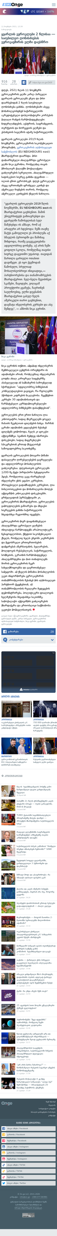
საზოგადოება (6, 30)
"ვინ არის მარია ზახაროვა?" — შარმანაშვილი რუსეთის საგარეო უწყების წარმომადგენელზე (28, 1069)
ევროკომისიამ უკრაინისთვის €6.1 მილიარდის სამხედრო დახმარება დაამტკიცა (16, 752)
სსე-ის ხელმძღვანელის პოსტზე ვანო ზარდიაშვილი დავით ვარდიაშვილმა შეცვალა (28, 791)
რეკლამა (52, 1105)
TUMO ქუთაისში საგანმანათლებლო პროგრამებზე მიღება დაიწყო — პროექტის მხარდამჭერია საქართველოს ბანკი (28, 820)
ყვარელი (33, 616)
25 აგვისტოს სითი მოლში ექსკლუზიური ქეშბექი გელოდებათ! (28, 1010)
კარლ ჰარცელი (25, 619)
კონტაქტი (52, 1116)
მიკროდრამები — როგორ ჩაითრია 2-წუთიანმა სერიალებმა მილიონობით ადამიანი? (28, 922)
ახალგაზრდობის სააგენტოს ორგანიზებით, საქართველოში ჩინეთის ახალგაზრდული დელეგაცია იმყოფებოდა (28, 1053)
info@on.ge (25, 1197)
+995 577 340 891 (39, 1197)
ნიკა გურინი (31, 621)
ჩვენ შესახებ (51, 1102)
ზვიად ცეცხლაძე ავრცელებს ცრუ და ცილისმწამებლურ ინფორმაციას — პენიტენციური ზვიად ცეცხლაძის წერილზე (28, 1038)
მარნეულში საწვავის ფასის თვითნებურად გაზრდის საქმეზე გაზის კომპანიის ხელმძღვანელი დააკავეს (28, 950)
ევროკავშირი (22, 616)
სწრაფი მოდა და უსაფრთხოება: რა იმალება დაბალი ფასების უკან (28, 879)
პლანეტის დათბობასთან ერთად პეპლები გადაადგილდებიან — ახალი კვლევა (28, 907)
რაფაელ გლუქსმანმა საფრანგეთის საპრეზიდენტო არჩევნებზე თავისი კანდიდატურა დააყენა (28, 836)
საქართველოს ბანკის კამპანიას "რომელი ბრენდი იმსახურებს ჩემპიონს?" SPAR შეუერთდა (28, 850)
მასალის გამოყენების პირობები (43, 1112)
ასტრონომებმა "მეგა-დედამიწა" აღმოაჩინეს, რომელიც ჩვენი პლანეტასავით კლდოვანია (28, 1024)
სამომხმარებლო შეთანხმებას (27, 1205)
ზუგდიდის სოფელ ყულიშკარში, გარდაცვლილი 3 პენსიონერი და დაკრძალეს (28, 865)
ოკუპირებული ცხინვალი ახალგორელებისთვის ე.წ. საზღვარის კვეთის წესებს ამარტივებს (28, 936)
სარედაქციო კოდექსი (47, 1109)
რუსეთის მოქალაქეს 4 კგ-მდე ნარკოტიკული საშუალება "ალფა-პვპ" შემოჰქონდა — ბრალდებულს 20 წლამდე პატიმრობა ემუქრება (28, 1084)
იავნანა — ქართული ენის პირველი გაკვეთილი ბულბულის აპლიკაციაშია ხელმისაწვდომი (28, 964)
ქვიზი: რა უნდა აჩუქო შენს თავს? (28, 995)
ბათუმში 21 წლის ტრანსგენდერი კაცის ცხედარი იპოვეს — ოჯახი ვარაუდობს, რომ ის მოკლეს (28, 805)
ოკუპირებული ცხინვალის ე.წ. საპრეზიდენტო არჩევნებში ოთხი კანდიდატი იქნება (16, 715)
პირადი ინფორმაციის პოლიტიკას (28, 1208)
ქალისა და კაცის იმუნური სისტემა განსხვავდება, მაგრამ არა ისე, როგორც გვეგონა (28, 893)
